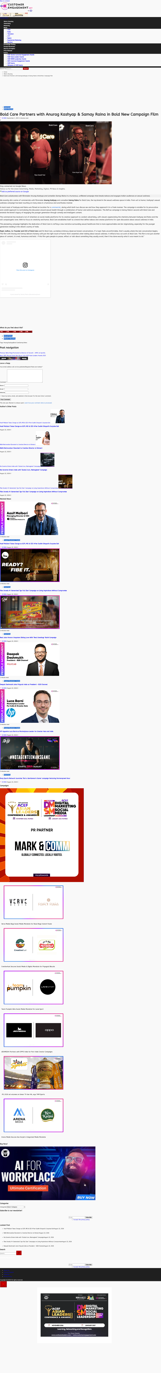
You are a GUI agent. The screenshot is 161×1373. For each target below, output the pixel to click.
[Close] (3, 1284)
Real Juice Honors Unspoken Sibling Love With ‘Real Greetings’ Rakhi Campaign (28, 637)
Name (2, 385)
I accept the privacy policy (81, 1219)
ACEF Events (11, 63)
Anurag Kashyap (8, 342)
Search (2, 1249)
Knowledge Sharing (9, 44)
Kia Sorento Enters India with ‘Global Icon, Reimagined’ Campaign (20, 466)
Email (2, 389)
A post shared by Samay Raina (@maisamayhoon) (25, 294)
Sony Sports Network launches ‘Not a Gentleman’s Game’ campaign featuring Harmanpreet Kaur (35, 778)
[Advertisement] (80, 92)
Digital (9, 38)
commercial (56, 207)
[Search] (19, 1253)
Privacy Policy (8, 1276)
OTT (8, 36)
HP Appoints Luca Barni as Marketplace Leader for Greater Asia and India (26, 731)
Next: (23, 355)
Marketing (7, 25)
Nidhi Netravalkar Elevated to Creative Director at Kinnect (18, 444)
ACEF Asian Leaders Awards (15, 57)
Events (6, 53)
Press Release (8, 50)
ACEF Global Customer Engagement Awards (20, 55)
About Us (6, 1270)
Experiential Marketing (14, 40)
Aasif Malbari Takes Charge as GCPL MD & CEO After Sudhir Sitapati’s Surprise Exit (25, 423)
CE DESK (4, 118)
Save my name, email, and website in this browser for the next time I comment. (26, 396)
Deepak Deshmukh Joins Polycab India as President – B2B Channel (24, 684)
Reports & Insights (9, 48)
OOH (8, 30)
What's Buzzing (8, 109)
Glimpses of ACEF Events (15, 65)
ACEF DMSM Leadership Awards (16, 59)
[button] (4, 18)
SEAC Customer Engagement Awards (18, 61)
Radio (9, 32)
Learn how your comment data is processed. (38, 403)
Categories (3, 1207)
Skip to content (5, 1)
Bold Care (16, 342)
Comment (3, 382)
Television (10, 34)
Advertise (7, 1274)
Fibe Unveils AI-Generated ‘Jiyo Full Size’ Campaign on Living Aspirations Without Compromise (29, 488)
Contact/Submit (9, 1272)
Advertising (7, 23)
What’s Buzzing (8, 21)
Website (2, 392)
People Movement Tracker (12, 540)
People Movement (9, 46)
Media (5, 27)
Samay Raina (23, 342)
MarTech (10, 42)
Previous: (22, 353)
